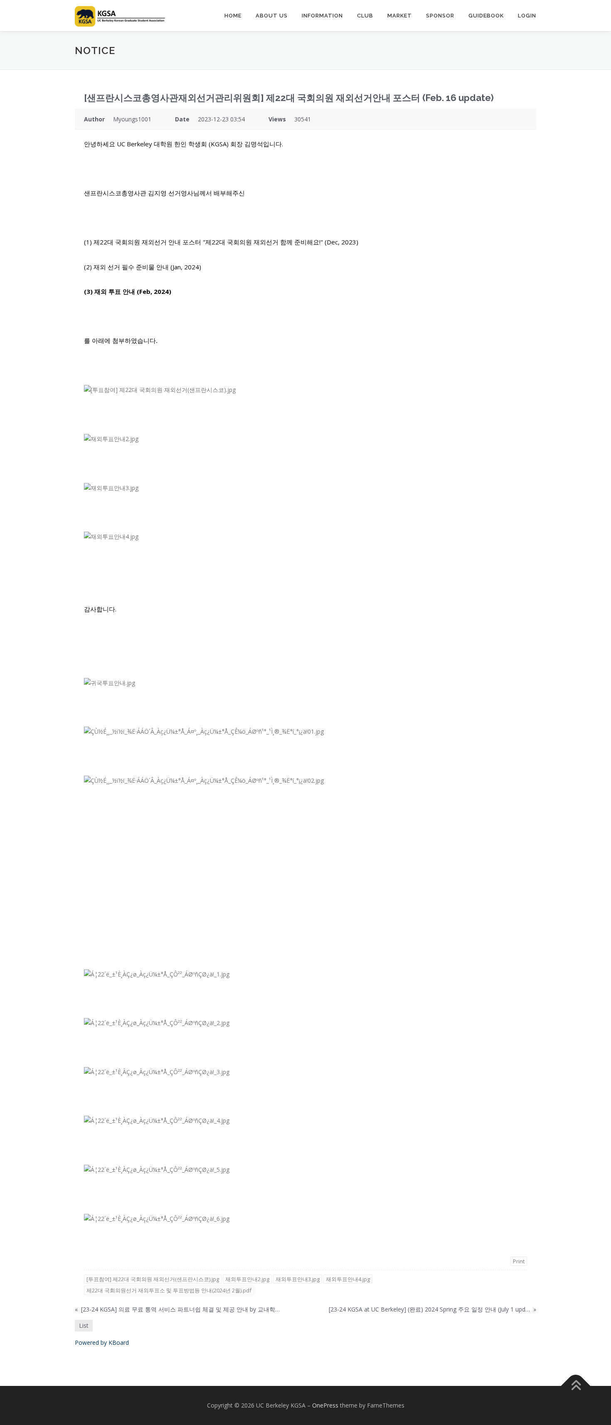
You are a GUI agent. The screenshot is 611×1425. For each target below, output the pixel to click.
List (84, 1325)
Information (322, 15)
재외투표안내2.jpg (247, 1279)
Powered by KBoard (102, 1342)
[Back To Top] (576, 1386)
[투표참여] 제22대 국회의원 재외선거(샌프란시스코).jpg (152, 1279)
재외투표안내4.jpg (348, 1279)
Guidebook (486, 15)
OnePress (325, 1405)
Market (399, 15)
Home (232, 15)
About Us (272, 15)
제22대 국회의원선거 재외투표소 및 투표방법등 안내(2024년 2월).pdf (168, 1290)
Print (519, 1261)
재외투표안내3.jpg (298, 1279)
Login (527, 15)
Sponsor (440, 15)
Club (365, 15)
